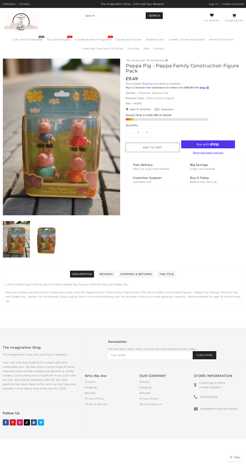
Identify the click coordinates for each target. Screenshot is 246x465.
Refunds (90, 393)
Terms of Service (96, 404)
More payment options (208, 152)
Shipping (147, 83)
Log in (213, 4)
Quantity (132, 125)
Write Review (156, 60)
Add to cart (152, 147)
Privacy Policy (94, 398)
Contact (24, 4)
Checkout (9, 4)
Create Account (233, 4)
